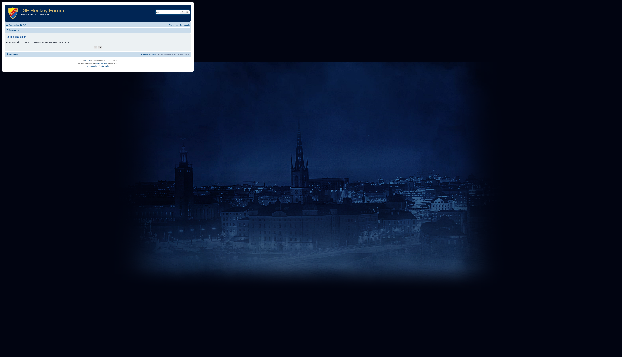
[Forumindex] (13, 13)
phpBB (87, 60)
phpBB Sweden (101, 63)
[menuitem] (23, 25)
